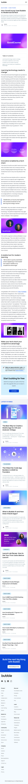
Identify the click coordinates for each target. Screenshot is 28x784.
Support (3, 760)
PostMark (23, 291)
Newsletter (3, 735)
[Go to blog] (14, 425)
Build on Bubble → (20, 370)
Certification (17, 737)
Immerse (3, 737)
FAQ (15, 700)
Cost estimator (17, 698)
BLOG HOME (4, 7)
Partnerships (17, 740)
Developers (3, 719)
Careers (3, 751)
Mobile (5, 422)
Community (6, 549)
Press (2, 755)
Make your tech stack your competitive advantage (11, 65)
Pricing (15, 695)
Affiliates (16, 742)
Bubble (5, 24)
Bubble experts (17, 730)
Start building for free (14, 666)
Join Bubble (14, 391)
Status (2, 710)
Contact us (3, 763)
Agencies (3, 721)
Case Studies (12, 7)
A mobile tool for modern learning (10, 62)
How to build (17, 714)
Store (2, 742)
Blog (15, 711)
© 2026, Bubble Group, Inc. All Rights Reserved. (14, 781)
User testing (4, 708)
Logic (2, 695)
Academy (16, 706)
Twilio (19, 291)
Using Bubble (7, 507)
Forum (2, 732)
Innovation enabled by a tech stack (10, 60)
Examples (16, 693)
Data (2, 693)
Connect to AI (17, 720)
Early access (4, 740)
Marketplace (17, 722)
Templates (16, 725)
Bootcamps (16, 732)
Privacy (2, 772)
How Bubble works (18, 690)
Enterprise (3, 724)
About (2, 748)
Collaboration (4, 698)
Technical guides (18, 709)
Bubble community (5, 730)
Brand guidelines (5, 758)
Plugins (15, 727)
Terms (2, 769)
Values (2, 753)
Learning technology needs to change (11, 59)
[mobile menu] (26, 2)
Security (3, 700)
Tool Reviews (7, 464)
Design (2, 690)
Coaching (16, 735)
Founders (3, 716)
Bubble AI (3, 703)
